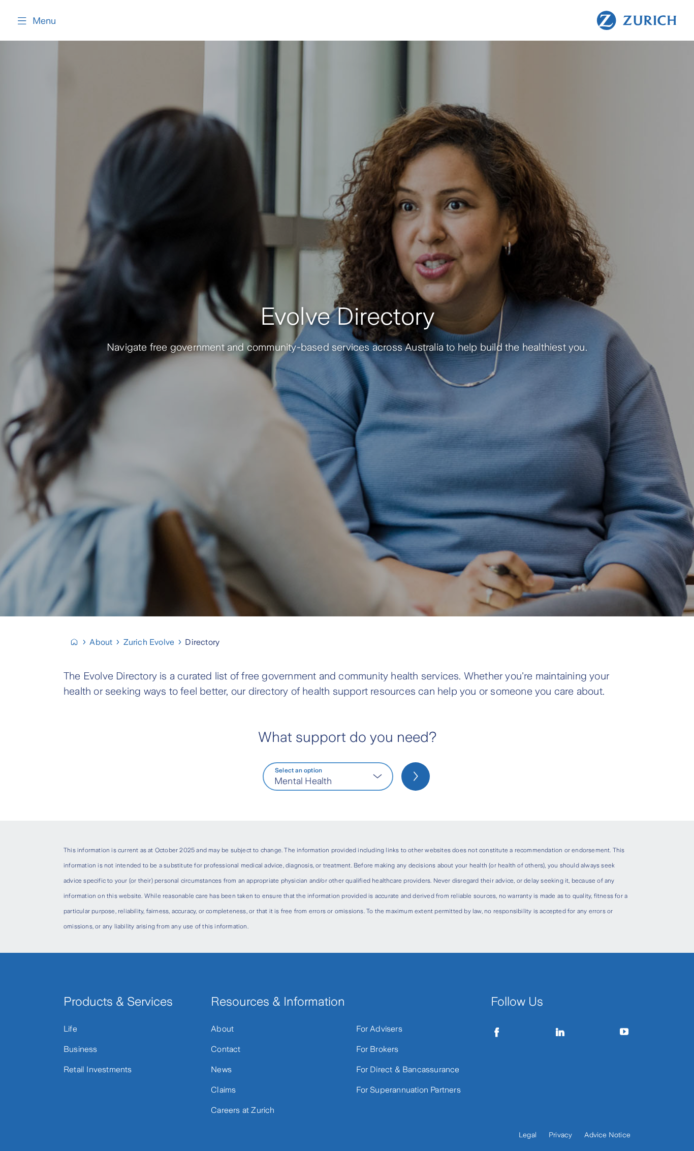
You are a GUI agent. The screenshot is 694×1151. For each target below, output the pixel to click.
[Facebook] (497, 1032)
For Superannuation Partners (408, 1089)
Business (81, 1049)
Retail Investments (98, 1069)
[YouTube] (624, 1032)
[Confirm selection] (415, 776)
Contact (225, 1049)
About (222, 1028)
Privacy (560, 1135)
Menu (44, 21)
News (221, 1069)
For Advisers (379, 1028)
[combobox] (328, 776)
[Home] (636, 19)
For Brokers (377, 1049)
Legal (528, 1135)
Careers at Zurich (242, 1110)
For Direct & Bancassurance (408, 1069)
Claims (223, 1089)
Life (70, 1028)
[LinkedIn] (560, 1032)
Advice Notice (607, 1135)
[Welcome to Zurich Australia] (78, 642)
